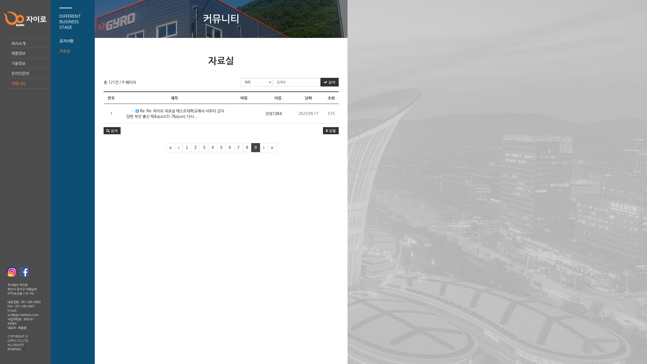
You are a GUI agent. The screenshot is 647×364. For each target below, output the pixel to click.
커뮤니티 (18, 83)
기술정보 (18, 63)
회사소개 (18, 43)
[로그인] (24, 349)
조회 (331, 98)
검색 (331, 82)
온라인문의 (20, 73)
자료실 (64, 51)
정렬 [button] (332, 131)
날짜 (308, 98)
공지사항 (66, 40)
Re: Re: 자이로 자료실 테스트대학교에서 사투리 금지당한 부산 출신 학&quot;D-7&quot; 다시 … (175, 113)
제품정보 (18, 53)
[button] (112, 130)
